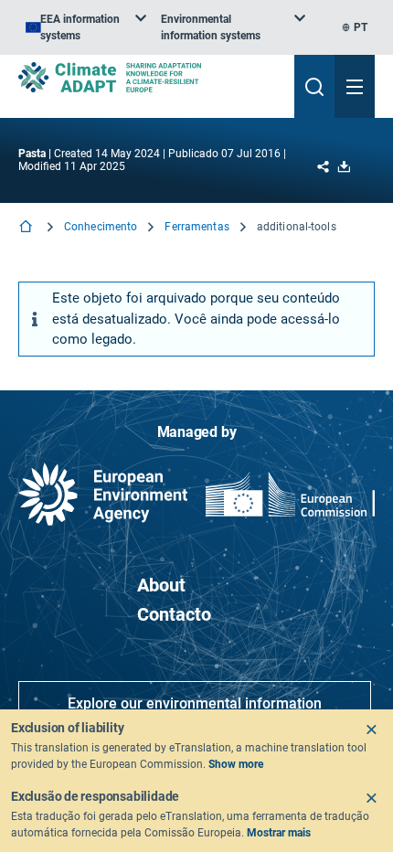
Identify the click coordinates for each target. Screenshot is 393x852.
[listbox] (86, 27)
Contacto (174, 614)
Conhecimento (100, 226)
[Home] (27, 228)
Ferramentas (196, 226)
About (161, 585)
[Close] (371, 729)
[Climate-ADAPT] (149, 77)
